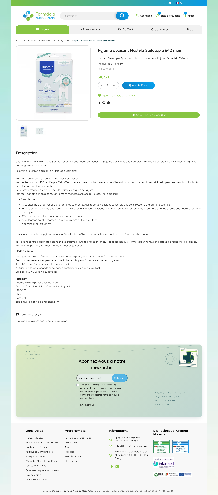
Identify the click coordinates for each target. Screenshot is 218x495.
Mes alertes (71, 461)
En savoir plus (87, 404)
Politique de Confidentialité (39, 451)
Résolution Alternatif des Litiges (42, 461)
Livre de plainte (33, 474)
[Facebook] (164, 3)
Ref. (100, 69)
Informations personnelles (78, 437)
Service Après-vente (36, 465)
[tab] (27, 152)
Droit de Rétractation (36, 479)
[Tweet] (103, 102)
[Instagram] (169, 3)
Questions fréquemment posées (42, 470)
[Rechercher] (122, 16)
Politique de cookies (36, 456)
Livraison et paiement (37, 447)
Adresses (69, 451)
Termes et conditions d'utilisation (42, 442)
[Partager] (99, 102)
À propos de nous (34, 437)
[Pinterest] (108, 102)
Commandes (71, 442)
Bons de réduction (74, 456)
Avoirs (68, 447)
